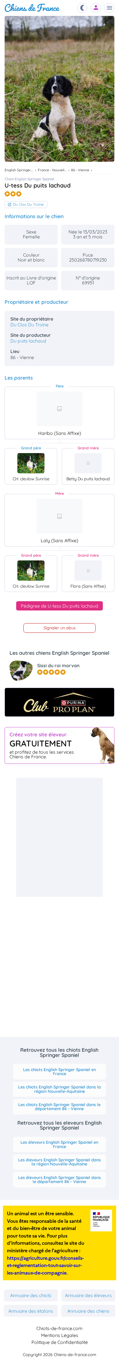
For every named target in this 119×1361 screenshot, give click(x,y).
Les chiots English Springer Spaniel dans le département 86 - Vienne (59, 1106)
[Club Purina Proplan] (59, 702)
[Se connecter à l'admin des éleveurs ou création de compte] (95, 8)
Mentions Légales (59, 1335)
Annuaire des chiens (88, 1311)
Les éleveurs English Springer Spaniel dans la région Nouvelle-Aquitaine (59, 1162)
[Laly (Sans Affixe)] (59, 516)
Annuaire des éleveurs (88, 1295)
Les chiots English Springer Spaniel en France (59, 1071)
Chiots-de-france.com (59, 1328)
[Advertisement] (59, 837)
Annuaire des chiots (30, 1295)
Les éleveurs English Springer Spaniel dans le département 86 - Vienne (59, 1179)
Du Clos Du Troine (28, 204)
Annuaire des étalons (30, 1311)
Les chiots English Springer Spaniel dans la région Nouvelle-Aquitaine (59, 1089)
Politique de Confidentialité (59, 1342)
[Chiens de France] (32, 8)
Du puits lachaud (28, 341)
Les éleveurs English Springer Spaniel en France (59, 1144)
